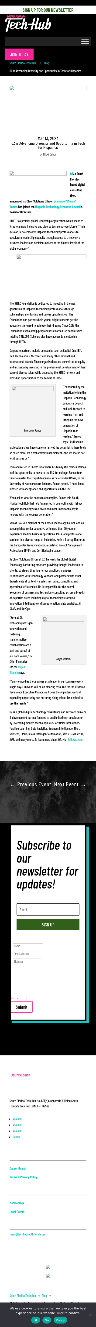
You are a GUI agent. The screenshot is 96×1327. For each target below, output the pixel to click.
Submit (21, 1007)
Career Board (17, 1168)
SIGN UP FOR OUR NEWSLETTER (48, 10)
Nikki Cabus (49, 154)
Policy (60, 1320)
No (47, 1320)
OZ (71, 174)
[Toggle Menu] (85, 41)
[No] (90, 1314)
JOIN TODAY (19, 54)
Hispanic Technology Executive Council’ (58, 207)
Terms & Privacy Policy (23, 1177)
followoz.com (75, 740)
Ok (36, 1320)
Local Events (17, 1212)
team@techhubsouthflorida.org (27, 1234)
